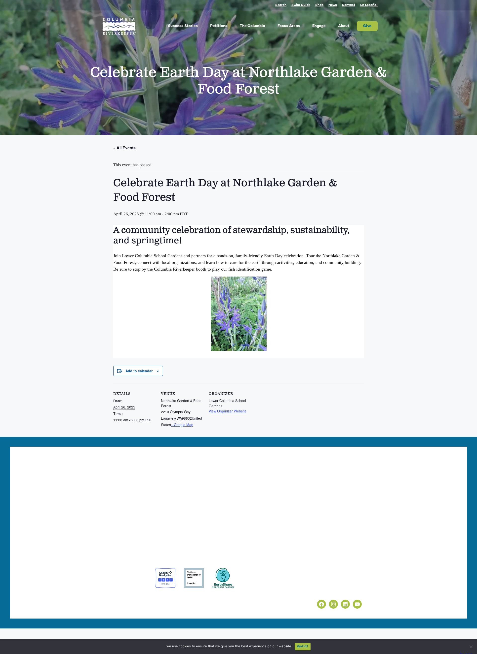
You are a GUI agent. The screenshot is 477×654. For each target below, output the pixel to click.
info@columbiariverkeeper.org (148, 527)
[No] (470, 646)
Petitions (218, 26)
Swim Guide (300, 5)
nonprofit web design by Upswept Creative (189, 597)
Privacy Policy (314, 580)
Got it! (302, 646)
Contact (348, 5)
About (343, 26)
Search (280, 5)
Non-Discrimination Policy (325, 591)
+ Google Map (182, 424)
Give (367, 26)
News (332, 5)
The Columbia (252, 26)
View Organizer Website (227, 410)
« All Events (124, 148)
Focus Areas (289, 26)
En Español (369, 5)
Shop (319, 5)
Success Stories (183, 26)
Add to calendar (139, 370)
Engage (319, 26)
